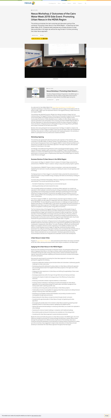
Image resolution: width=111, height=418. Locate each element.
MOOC (74, 3)
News (59, 3)
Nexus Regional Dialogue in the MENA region (63, 107)
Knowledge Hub (52, 3)
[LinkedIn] (43, 38)
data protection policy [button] (36, 415)
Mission (69, 3)
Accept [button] (106, 415)
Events (64, 3)
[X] (41, 38)
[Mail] (46, 38)
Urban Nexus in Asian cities (44, 241)
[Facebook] (45, 38)
